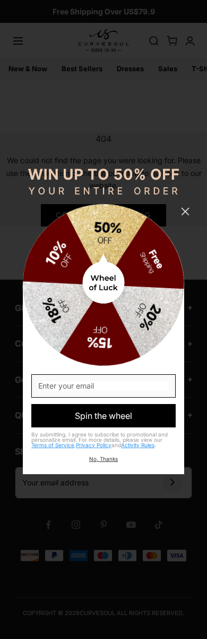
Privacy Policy (93, 445)
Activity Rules (137, 445)
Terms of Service (52, 445)
